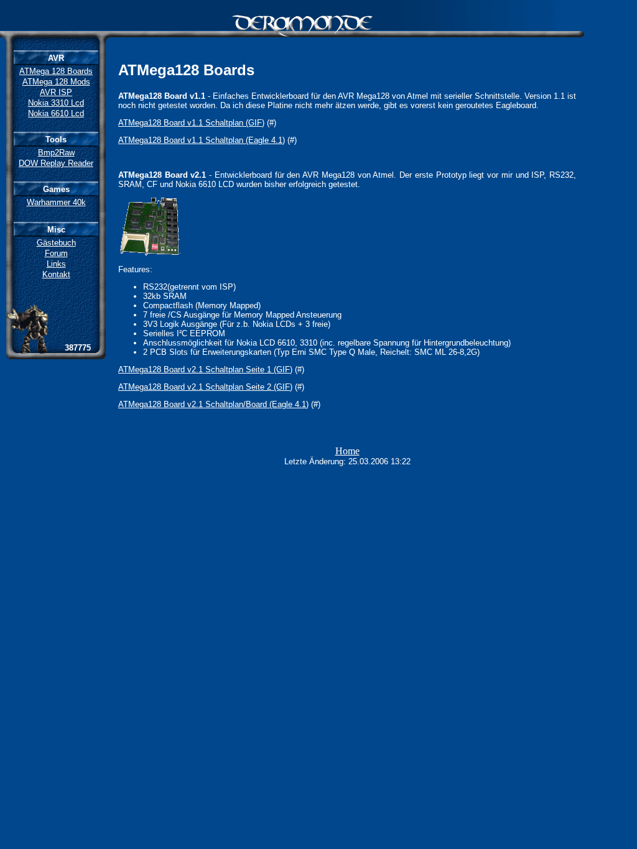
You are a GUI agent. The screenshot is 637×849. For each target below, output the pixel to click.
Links (56, 263)
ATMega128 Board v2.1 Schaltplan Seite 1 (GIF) (205, 369)
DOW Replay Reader (56, 163)
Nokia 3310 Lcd (56, 103)
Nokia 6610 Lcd (56, 113)
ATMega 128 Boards (56, 71)
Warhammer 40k (56, 202)
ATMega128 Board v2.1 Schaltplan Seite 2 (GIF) (205, 387)
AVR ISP (56, 92)
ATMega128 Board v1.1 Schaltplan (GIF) (191, 122)
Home (347, 451)
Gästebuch (56, 242)
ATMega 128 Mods (56, 81)
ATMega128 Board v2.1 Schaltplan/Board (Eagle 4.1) (213, 404)
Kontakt (56, 274)
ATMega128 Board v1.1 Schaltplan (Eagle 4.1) (201, 140)
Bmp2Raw (56, 152)
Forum (56, 253)
